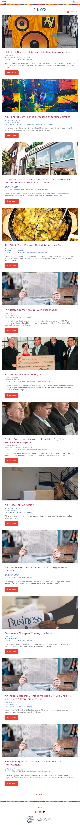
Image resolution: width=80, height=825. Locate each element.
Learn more (11, 73)
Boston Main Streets (7, 2)
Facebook (36, 812)
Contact (40, 804)
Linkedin (44, 812)
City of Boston (30, 819)
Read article (11, 201)
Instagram (40, 812)
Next (41, 794)
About (40, 807)
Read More (11, 266)
